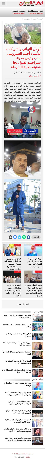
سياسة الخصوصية (22, 454)
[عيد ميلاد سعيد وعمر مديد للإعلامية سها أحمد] (37, 355)
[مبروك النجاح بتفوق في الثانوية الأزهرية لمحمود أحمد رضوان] (37, 373)
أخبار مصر (38, 245)
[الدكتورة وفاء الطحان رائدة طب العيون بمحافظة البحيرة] (37, 318)
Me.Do (28, 457)
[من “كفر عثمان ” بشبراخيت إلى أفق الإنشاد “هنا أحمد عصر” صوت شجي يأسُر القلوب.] (33, 250)
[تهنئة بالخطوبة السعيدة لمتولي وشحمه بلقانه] (37, 327)
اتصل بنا (14, 454)
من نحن (30, 454)
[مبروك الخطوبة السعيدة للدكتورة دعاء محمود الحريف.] (37, 346)
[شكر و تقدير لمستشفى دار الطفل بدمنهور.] (37, 337)
